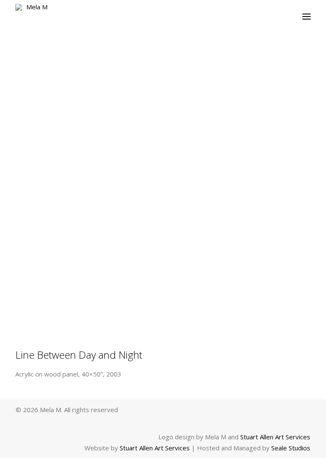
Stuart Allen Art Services (275, 437)
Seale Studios (290, 448)
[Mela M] (33, 16)
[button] (306, 16)
